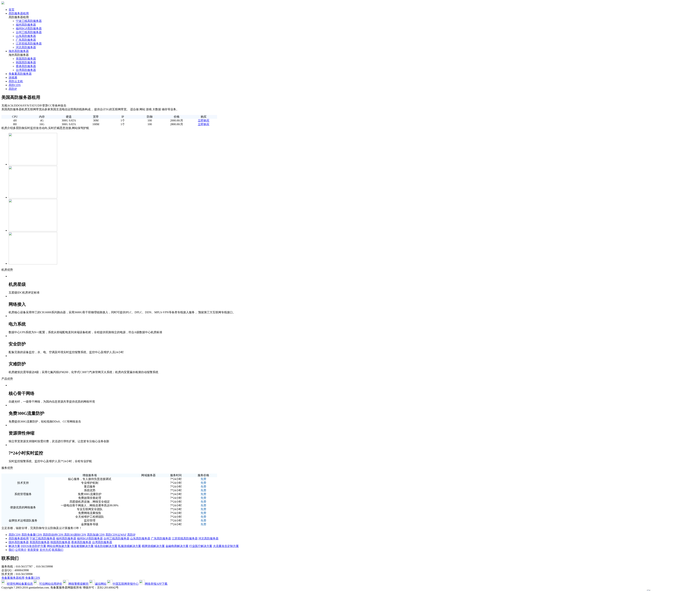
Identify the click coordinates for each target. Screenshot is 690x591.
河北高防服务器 (26, 47)
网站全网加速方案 (58, 546)
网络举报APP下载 (156, 583)
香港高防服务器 (26, 66)
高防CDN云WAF (115, 534)
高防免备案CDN (31, 534)
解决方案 (14, 546)
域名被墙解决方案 (82, 546)
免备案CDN (32, 577)
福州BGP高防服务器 (29, 28)
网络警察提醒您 (78, 583)
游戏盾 (13, 77)
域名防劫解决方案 (105, 546)
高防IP (13, 88)
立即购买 (203, 120)
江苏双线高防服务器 (29, 43)
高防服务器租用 (19, 13)
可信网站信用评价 (50, 583)
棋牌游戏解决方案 (153, 546)
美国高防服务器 (26, 58)
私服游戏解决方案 (129, 546)
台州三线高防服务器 (29, 32)
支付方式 (45, 549)
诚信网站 (100, 583)
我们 (11, 549)
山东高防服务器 (26, 36)
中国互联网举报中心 (126, 583)
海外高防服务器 (19, 51)
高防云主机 (16, 81)
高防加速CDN (96, 534)
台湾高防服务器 (26, 69)
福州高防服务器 (26, 24)
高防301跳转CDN (75, 534)
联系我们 (57, 549)
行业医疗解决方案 (200, 546)
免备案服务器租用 (12, 577)
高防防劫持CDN (53, 534)
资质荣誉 (33, 549)
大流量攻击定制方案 (226, 546)
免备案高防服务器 (20, 73)
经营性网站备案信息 (20, 583)
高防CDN (15, 85)
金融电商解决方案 (176, 546)
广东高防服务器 (26, 39)
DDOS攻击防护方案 (33, 546)
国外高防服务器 (19, 542)
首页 (11, 9)
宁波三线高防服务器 (29, 20)
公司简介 (21, 549)
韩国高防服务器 (26, 62)
